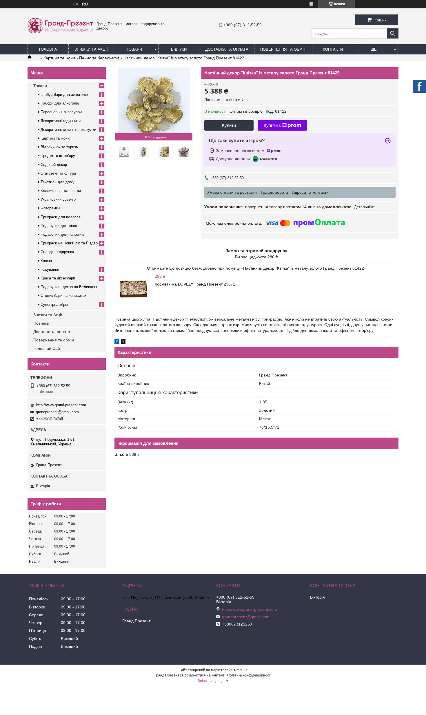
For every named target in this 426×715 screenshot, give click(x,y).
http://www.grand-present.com (61, 405)
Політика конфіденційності (249, 675)
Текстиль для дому (57, 182)
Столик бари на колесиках (64, 295)
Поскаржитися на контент (203, 675)
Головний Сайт (47, 348)
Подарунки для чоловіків (62, 234)
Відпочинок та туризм (60, 147)
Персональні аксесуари (61, 112)
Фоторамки (50, 208)
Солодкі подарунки (57, 252)
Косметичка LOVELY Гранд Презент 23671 (195, 284)
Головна (48, 49)
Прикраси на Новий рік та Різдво (69, 243)
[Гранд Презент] (60, 32)
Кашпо (46, 261)
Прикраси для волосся (61, 217)
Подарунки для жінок (59, 226)
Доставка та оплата (51, 331)
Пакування (50, 269)
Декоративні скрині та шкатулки (68, 129)
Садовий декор (54, 164)
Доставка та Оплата (226, 49)
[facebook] (116, 342)
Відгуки (179, 49)
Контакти (333, 49)
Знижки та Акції (91, 49)
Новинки (41, 323)
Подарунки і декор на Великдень (69, 287)
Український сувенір (58, 199)
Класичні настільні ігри (61, 191)
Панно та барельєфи (99, 58)
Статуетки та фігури (58, 173)
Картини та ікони (59, 58)
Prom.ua (240, 670)
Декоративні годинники (61, 121)
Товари (134, 49)
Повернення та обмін (283, 49)
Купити (229, 125)
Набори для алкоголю (60, 103)
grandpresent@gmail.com (57, 412)
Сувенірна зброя (55, 304)
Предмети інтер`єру (58, 155)
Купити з (272, 125)
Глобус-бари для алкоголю (64, 94)
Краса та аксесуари (58, 278)
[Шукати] (392, 33)
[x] (123, 342)
